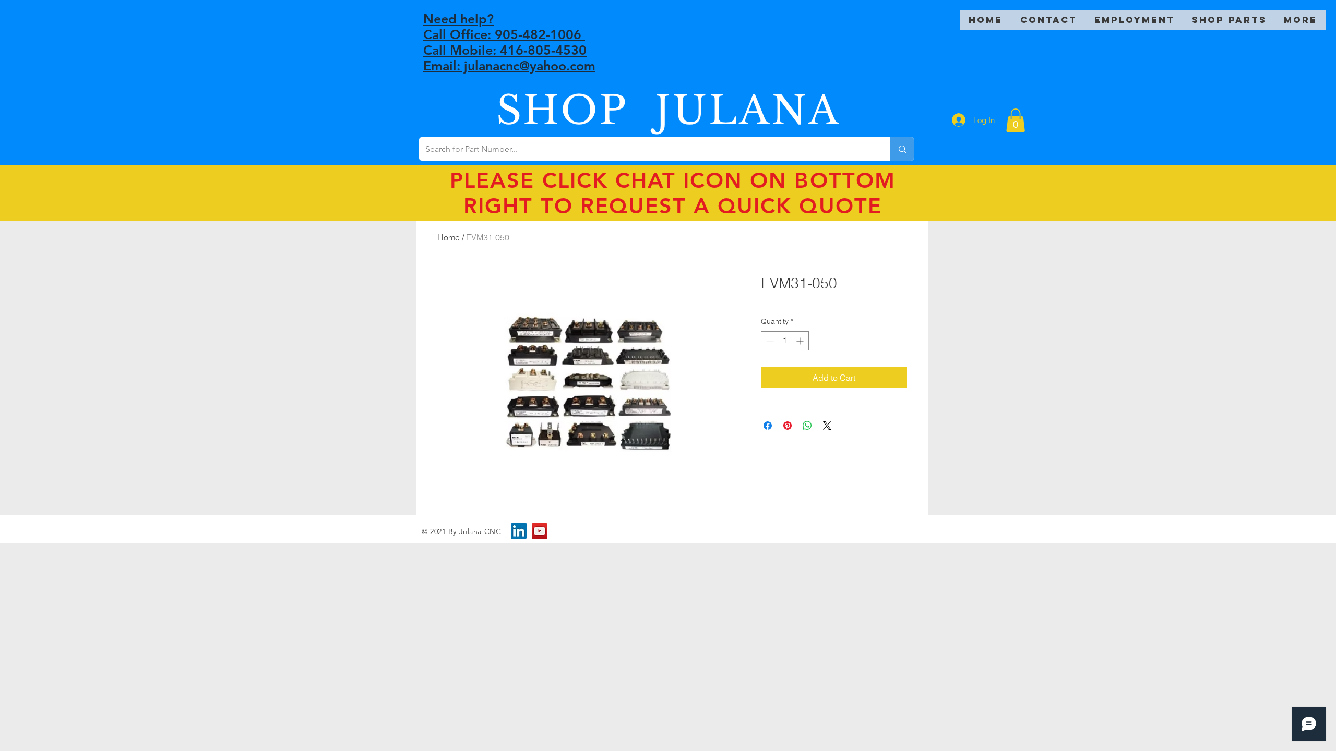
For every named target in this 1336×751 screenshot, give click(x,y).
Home (448, 237)
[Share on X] (827, 425)
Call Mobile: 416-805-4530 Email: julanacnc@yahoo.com (509, 58)
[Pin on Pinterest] (787, 425)
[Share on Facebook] (767, 425)
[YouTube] (539, 531)
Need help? (458, 19)
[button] (1015, 120)
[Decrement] (769, 341)
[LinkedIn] (519, 531)
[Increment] (800, 341)
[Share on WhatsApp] (807, 425)
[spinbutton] (785, 341)
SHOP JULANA (668, 110)
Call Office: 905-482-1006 (504, 34)
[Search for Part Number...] (902, 149)
